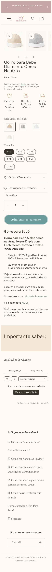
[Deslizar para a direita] (33, 57)
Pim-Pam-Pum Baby (25, 557)
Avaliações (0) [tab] (15, 370)
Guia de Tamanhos (36, 296)
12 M (9, 166)
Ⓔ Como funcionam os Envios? (25, 458)
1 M (31, 151)
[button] (9, 18)
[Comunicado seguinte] (47, 7)
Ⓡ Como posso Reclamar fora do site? (24, 495)
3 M (9, 159)
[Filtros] (14, 378)
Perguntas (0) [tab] (37, 370)
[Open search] (7, 378)
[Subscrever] (40, 542)
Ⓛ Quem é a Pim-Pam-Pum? (24, 441)
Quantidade (11, 195)
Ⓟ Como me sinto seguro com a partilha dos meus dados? (26, 482)
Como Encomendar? (19, 450)
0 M (20, 151)
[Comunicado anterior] (7, 7)
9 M (31, 159)
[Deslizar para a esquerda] (18, 57)
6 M (20, 159)
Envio (23, 84)
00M (9, 151)
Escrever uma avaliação (26, 392)
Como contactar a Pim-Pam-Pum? (23, 508)
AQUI (25, 302)
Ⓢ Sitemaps (14, 518)
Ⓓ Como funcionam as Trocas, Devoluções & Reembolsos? (25, 469)
